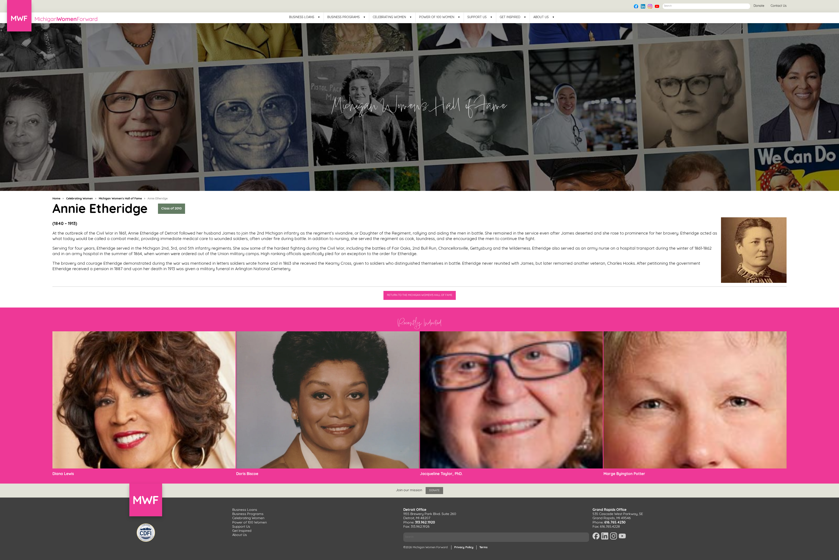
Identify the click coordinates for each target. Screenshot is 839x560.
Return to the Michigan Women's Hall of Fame (419, 295)
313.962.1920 (425, 522)
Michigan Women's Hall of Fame (120, 198)
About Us (541, 17)
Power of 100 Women (436, 17)
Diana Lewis (63, 474)
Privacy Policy (463, 547)
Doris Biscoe (247, 474)
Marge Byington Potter (624, 474)
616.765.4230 (615, 522)
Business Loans (301, 17)
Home (56, 198)
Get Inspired (510, 17)
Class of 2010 (171, 209)
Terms (483, 547)
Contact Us (779, 6)
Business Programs (343, 17)
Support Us (477, 17)
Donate (759, 6)
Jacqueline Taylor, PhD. (441, 474)
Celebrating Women (389, 17)
